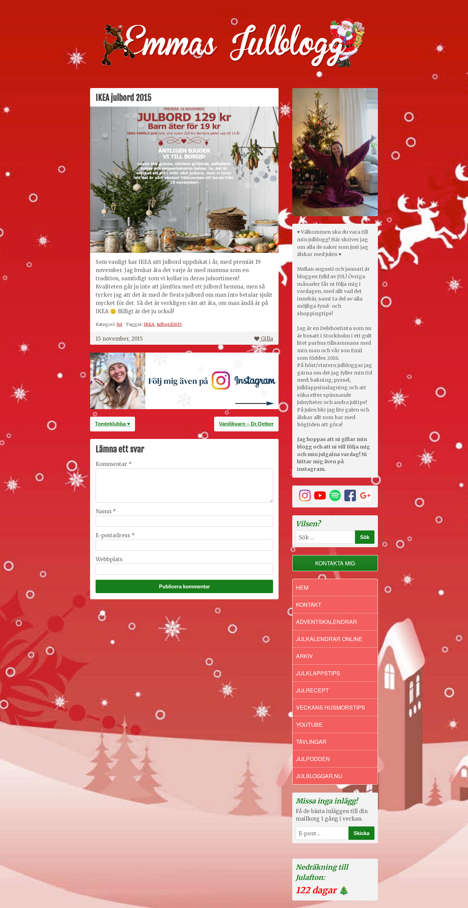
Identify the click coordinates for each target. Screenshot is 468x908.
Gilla (267, 338)
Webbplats (109, 559)
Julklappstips (318, 673)
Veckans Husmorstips (330, 707)
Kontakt (308, 605)
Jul (119, 324)
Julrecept (312, 690)
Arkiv (304, 656)
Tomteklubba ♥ (112, 424)
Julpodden (313, 759)
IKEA (149, 324)
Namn (106, 511)
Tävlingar (311, 742)
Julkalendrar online (329, 639)
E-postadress (115, 535)
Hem (302, 587)
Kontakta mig (335, 563)
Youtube (309, 724)
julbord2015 (169, 324)
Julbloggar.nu (319, 776)
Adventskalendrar (326, 622)
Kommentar (114, 464)
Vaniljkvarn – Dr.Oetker (246, 424)
